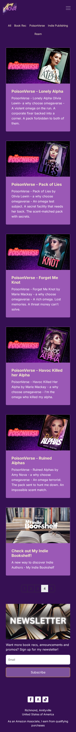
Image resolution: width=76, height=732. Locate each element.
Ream (38, 33)
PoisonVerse (37, 25)
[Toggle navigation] (68, 8)
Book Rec (20, 25)
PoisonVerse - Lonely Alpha (37, 91)
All (9, 25)
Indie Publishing (58, 25)
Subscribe (38, 672)
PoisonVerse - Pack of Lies (36, 184)
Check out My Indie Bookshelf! (29, 553)
